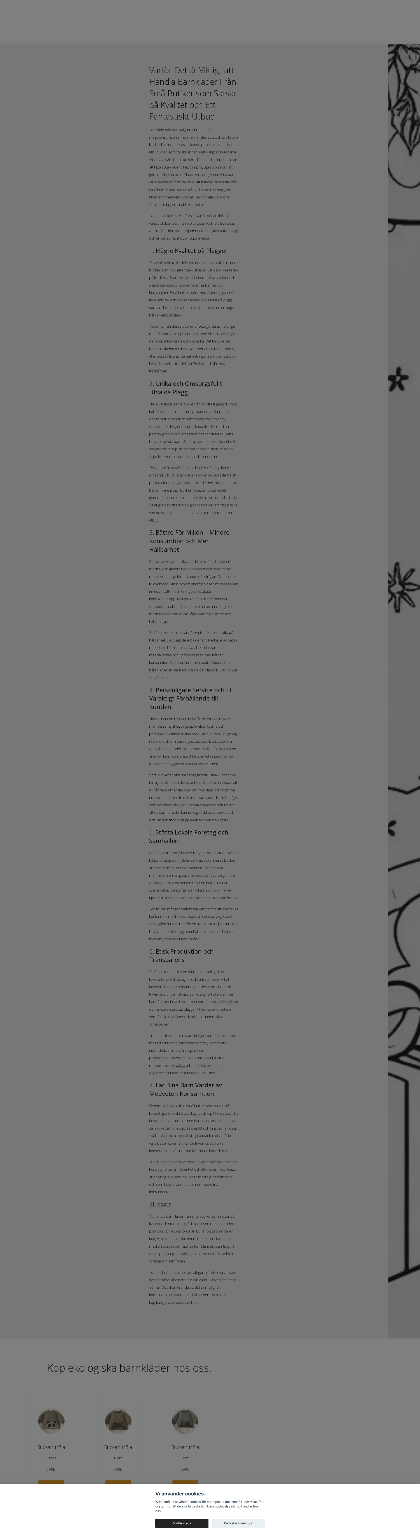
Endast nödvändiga (238, 1523)
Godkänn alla (181, 1523)
